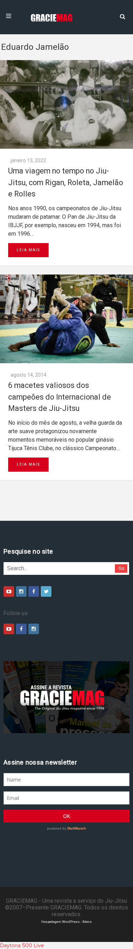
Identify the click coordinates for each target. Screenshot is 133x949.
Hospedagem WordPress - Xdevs (66, 922)
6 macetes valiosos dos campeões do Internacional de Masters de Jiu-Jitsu (59, 397)
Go (121, 568)
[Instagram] (21, 591)
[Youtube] (9, 591)
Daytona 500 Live (22, 945)
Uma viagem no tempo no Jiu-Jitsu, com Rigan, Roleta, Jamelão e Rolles (65, 182)
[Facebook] (33, 591)
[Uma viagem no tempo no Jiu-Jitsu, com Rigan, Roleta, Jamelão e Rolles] (66, 104)
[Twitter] (46, 591)
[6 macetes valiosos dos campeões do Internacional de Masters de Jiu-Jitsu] (66, 319)
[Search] (122, 16)
